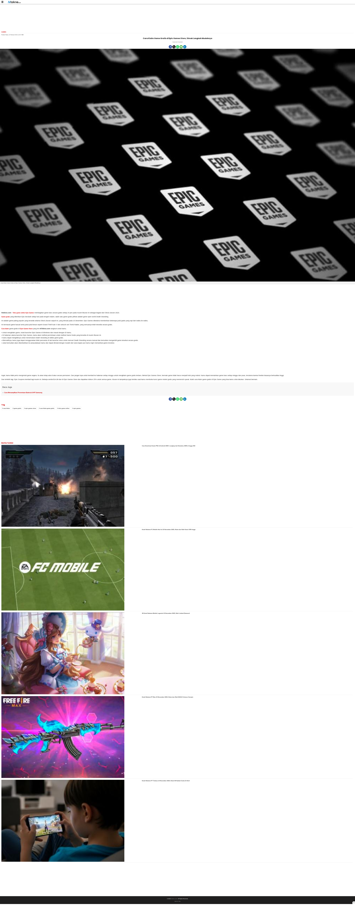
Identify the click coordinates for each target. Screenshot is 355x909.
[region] (177, 17)
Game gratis (5, 317)
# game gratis (17, 408)
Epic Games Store (26, 328)
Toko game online (19, 313)
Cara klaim (5, 328)
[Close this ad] (353, 902)
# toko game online (63, 408)
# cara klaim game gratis (46, 408)
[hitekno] (14, 2)
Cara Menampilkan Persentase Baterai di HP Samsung (23, 392)
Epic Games (30, 313)
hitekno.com (174, 898)
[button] (2, 2)
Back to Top (177, 901)
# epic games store (30, 408)
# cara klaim (6, 408)
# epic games (76, 408)
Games (3, 32)
